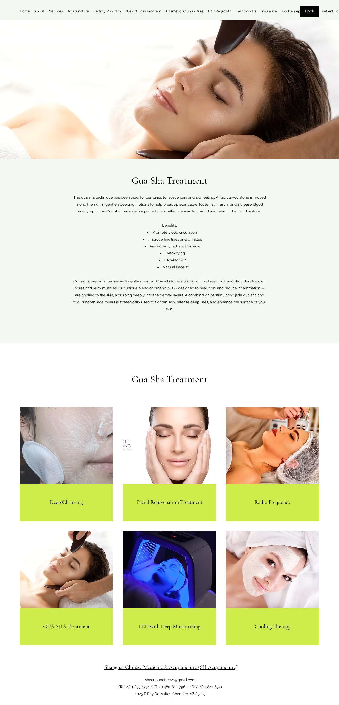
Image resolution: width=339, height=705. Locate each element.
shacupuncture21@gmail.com (170, 680)
